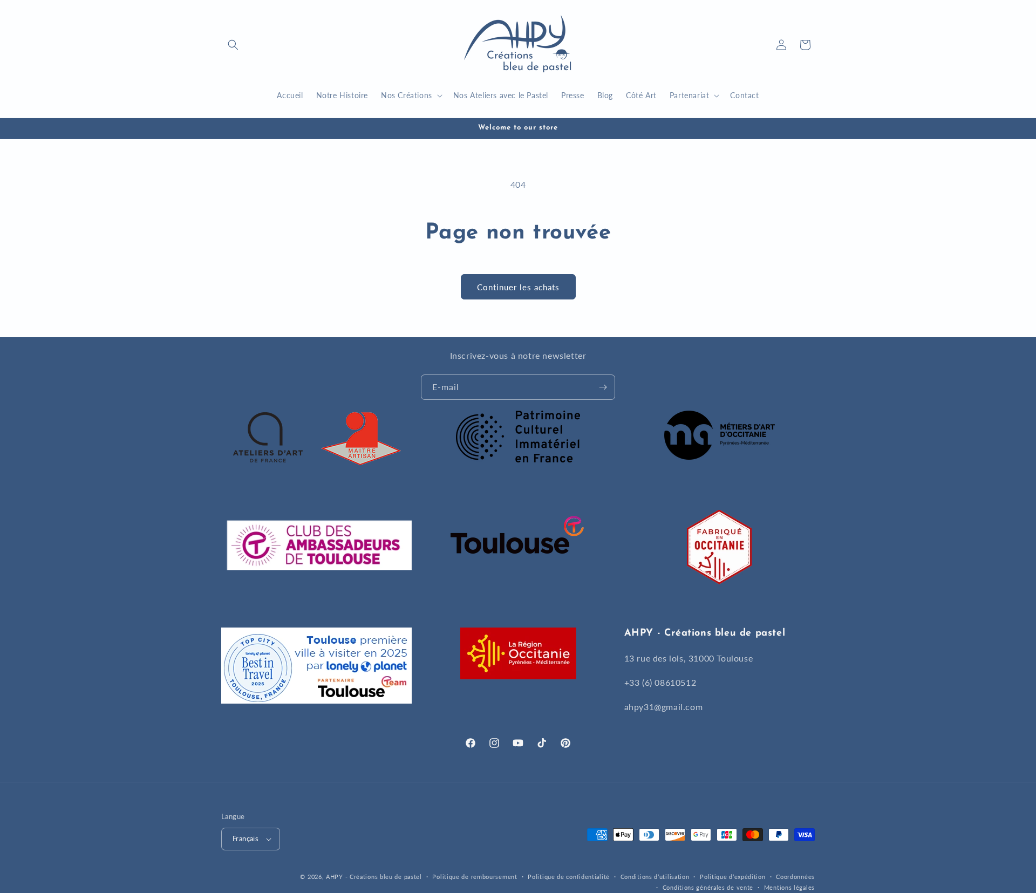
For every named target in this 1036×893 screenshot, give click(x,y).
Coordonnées (795, 876)
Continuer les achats (518, 287)
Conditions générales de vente (708, 887)
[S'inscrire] (603, 387)
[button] (233, 45)
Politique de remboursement (474, 876)
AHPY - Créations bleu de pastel (374, 876)
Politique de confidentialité (569, 876)
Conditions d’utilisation (655, 876)
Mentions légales (789, 887)
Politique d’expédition (732, 876)
